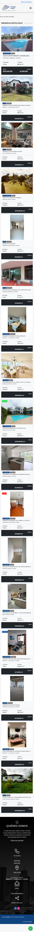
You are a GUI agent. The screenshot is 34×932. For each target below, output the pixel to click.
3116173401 (17, 860)
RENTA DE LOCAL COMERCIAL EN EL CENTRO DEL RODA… (17, 290)
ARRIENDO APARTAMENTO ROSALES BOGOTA (14, 336)
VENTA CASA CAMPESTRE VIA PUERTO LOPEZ (14, 428)
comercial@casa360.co (17, 893)
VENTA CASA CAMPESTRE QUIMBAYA (12, 197)
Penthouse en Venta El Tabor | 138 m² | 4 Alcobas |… (17, 382)
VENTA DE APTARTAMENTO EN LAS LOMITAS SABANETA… (17, 566)
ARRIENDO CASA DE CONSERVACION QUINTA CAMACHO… (17, 105)
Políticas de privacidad (17, 840)
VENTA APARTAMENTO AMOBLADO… (17, 56)
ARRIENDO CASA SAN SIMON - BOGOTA (12, 151)
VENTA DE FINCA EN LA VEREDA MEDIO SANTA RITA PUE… (17, 797)
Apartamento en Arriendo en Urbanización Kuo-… (17, 474)
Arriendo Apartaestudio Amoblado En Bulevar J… (17, 659)
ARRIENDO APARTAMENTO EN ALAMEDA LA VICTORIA (16, 520)
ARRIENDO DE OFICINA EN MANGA (11, 705)
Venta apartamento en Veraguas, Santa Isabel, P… (17, 751)
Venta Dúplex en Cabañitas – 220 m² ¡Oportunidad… (17, 612)
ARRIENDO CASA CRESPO (9, 243)
